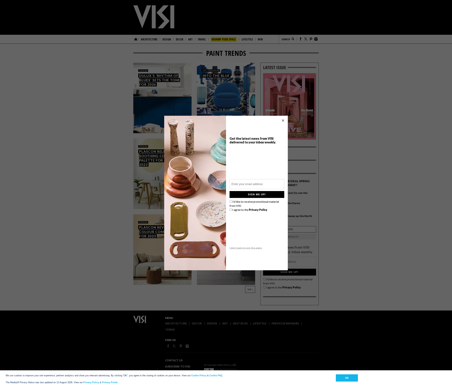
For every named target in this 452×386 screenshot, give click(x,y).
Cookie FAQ (215, 375)
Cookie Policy (198, 375)
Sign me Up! (257, 194)
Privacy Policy (91, 382)
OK (347, 377)
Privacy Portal (109, 382)
